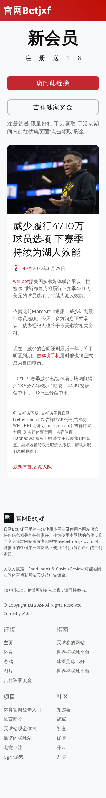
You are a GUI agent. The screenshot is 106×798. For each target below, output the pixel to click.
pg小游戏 (14, 757)
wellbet (21, 281)
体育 (8, 652)
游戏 (8, 661)
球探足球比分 (71, 661)
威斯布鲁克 (25, 466)
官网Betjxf (27, 10)
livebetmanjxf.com (75, 541)
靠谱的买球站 (18, 738)
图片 (8, 671)
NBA (26, 268)
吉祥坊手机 (48, 355)
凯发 (61, 728)
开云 (61, 747)
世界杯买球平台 (73, 652)
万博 (61, 757)
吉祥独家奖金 (53, 107)
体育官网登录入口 (22, 709)
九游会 (64, 709)
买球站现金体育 (20, 728)
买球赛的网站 (71, 642)
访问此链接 (53, 83)
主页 (8, 642)
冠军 (61, 719)
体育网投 (13, 719)
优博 (61, 738)
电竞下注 (13, 747)
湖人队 (45, 466)
